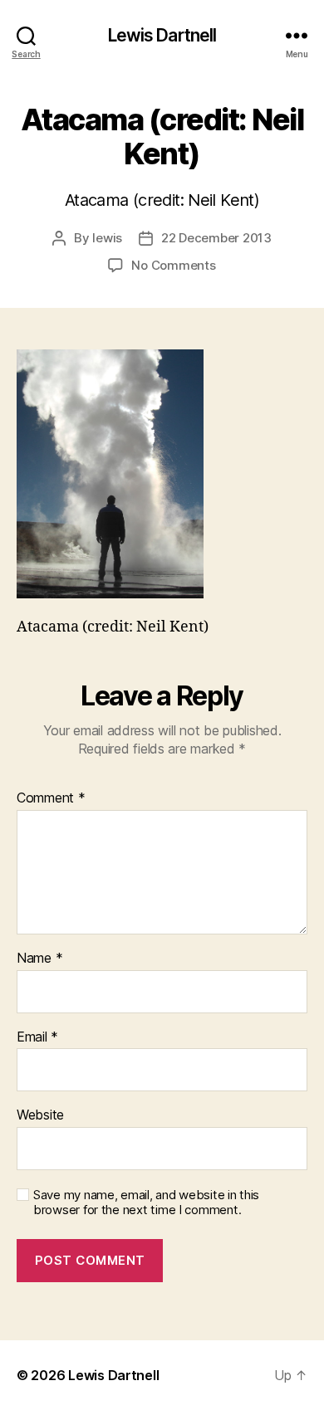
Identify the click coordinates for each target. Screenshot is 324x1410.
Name (39, 958)
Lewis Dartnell (162, 35)
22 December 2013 (216, 238)
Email (37, 1037)
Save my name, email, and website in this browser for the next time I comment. (146, 1203)
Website (40, 1115)
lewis (107, 238)
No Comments (173, 265)
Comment (51, 798)
